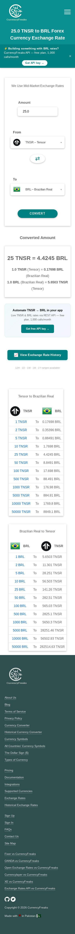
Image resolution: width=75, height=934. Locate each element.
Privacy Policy (13, 718)
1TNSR (21, 422)
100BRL (20, 606)
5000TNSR (21, 495)
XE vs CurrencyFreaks (19, 881)
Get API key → (34, 62)
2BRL (20, 565)
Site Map (10, 843)
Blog (7, 704)
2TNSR (21, 430)
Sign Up (10, 815)
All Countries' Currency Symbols (25, 746)
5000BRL (20, 630)
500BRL (20, 614)
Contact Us (12, 836)
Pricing (9, 770)
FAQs (8, 829)
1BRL (20, 557)
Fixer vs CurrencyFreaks (20, 853)
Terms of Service (15, 711)
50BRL (20, 597)
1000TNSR (21, 487)
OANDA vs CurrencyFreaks (22, 860)
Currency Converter (17, 725)
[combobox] (37, 142)
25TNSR (21, 454)
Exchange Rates (15, 798)
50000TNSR (21, 511)
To (15, 179)
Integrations (12, 784)
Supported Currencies (18, 791)
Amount (24, 102)
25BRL (20, 589)
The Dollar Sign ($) (17, 752)
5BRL (20, 573)
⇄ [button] (37, 159)
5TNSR (21, 438)
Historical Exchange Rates (21, 805)
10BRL (20, 581)
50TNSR (21, 462)
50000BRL (20, 646)
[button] (67, 12)
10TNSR (21, 446)
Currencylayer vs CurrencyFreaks (26, 874)
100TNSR (21, 471)
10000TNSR (21, 503)
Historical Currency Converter (23, 732)
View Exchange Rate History (37, 355)
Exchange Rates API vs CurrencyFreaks (30, 888)
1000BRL (20, 622)
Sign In (9, 822)
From (17, 132)
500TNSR (21, 479)
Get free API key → (37, 328)
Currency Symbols (16, 739)
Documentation (14, 777)
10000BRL (20, 638)
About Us (10, 697)
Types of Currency (16, 759)
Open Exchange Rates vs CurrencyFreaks (31, 867)
